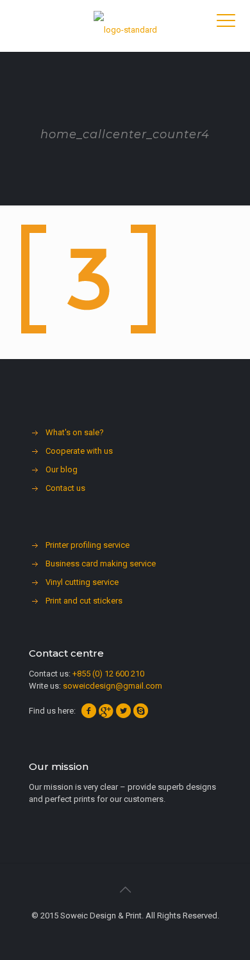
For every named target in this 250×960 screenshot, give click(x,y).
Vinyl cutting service (82, 582)
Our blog (62, 469)
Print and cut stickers (84, 600)
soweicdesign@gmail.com (112, 686)
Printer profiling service (87, 545)
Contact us (65, 488)
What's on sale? (75, 432)
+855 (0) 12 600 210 (108, 673)
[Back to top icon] (125, 889)
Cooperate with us (79, 451)
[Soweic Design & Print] (125, 25)
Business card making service (101, 563)
